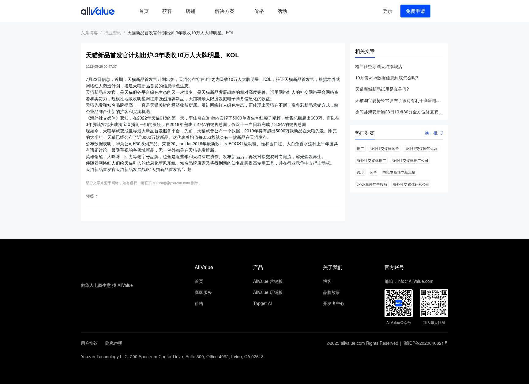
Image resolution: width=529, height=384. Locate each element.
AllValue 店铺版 (268, 292)
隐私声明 (113, 343)
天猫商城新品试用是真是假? (382, 89)
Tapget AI (262, 303)
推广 (360, 148)
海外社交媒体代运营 (420, 148)
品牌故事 (331, 292)
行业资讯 (112, 32)
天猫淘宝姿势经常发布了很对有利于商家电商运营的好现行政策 (399, 100)
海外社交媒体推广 (371, 160)
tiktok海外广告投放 (372, 184)
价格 (259, 10)
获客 (167, 10)
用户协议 (89, 343)
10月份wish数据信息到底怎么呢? (386, 77)
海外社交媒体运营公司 (411, 184)
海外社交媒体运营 (384, 148)
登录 (387, 10)
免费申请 (415, 10)
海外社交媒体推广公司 (410, 160)
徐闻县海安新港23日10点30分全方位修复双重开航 (399, 111)
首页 (144, 10)
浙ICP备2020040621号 (426, 343)
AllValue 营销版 (268, 281)
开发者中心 (333, 303)
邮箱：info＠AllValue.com (409, 281)
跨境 (360, 172)
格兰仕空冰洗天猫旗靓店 (378, 66)
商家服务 (203, 292)
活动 (282, 10)
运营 (373, 172)
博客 (327, 281)
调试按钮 (298, 11)
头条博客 (89, 32)
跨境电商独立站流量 (398, 172)
